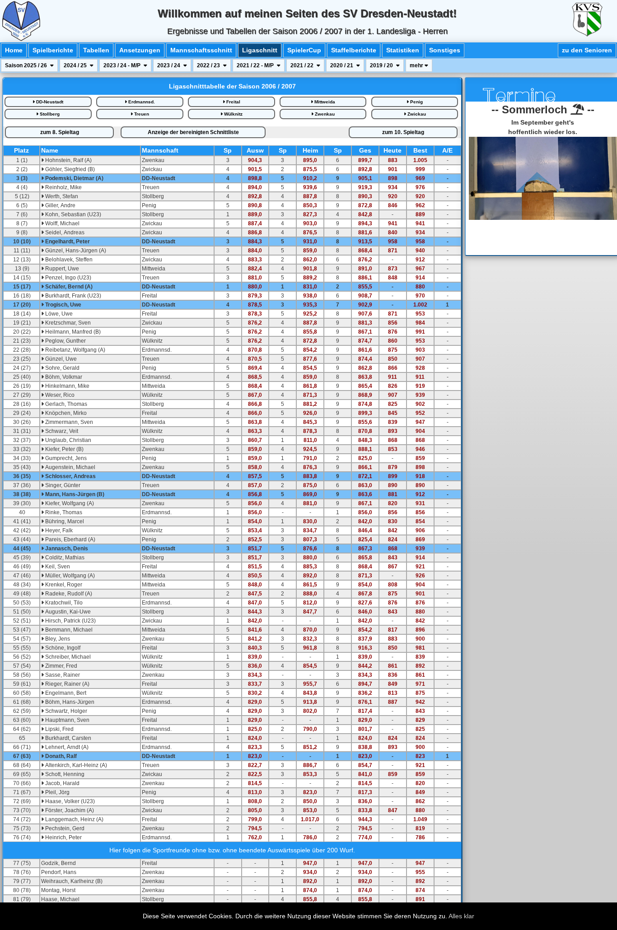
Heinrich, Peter (63, 837)
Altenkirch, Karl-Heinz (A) (75, 765)
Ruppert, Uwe (61, 268)
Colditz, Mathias (64, 557)
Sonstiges (444, 50)
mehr (417, 65)
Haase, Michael (60, 899)
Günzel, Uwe (60, 359)
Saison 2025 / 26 (26, 65)
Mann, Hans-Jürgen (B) (74, 494)
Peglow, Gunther (65, 341)
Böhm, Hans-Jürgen (69, 702)
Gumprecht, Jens (65, 458)
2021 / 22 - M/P (256, 65)
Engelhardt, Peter (67, 241)
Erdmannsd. (141, 101)
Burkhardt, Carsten (67, 738)
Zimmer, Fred (60, 666)
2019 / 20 (382, 65)
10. (403, 132)
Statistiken (402, 50)
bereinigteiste (193, 132)
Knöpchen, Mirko (65, 413)
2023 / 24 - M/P (122, 65)
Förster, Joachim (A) (69, 810)
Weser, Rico (59, 395)
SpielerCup (304, 50)
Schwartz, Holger (65, 711)
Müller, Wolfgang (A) (69, 575)
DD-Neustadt (49, 101)
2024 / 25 (76, 65)
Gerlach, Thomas (65, 404)
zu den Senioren (587, 50)
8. (59, 132)
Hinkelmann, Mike (66, 386)
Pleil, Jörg (57, 792)
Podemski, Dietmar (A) (73, 178)
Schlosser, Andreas (70, 476)
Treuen (141, 114)
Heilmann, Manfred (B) (72, 332)
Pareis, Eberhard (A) (69, 539)
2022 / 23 (209, 65)
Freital (232, 101)
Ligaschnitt (259, 50)
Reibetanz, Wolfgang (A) (74, 350)
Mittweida (324, 101)
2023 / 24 (169, 65)
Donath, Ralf (60, 756)
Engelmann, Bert (65, 693)
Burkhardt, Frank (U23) (72, 296)
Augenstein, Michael (69, 467)
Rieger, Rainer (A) (66, 684)
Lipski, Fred (59, 729)
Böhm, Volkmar (63, 377)
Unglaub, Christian (67, 440)
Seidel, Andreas (64, 232)
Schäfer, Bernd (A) (68, 287)
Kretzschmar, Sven (67, 323)
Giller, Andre (59, 205)
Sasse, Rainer (62, 675)
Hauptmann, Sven (66, 720)
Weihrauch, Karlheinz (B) (72, 881)
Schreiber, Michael (67, 657)
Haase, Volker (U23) (69, 801)
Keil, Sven (57, 566)
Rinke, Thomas (63, 512)
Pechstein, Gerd (64, 828)
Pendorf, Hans (58, 872)
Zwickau (416, 114)
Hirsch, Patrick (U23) (70, 621)
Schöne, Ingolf (62, 648)
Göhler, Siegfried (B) (69, 169)
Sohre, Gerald (61, 368)
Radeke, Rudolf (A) (68, 594)
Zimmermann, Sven (68, 422)
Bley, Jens (57, 639)
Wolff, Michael (61, 223)
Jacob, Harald (61, 783)
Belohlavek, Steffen (68, 259)
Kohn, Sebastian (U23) (72, 214)
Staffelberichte (353, 50)
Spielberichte (53, 50)
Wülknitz (233, 114)
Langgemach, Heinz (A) (73, 819)
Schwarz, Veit (61, 431)
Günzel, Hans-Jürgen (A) (75, 250)
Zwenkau (324, 114)
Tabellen (96, 50)
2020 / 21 (342, 65)
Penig (416, 101)
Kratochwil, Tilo (63, 603)
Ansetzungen (139, 50)
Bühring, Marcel (64, 521)
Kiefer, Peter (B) (64, 449)
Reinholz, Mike (63, 187)
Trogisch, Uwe (62, 305)
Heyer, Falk (58, 530)
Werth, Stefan (61, 196)
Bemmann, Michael (68, 630)
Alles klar (461, 916)
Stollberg (49, 114)
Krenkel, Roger (63, 584)
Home (14, 50)
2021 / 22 (302, 65)
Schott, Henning (64, 774)
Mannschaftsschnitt (201, 50)
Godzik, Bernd (58, 863)
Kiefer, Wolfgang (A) (69, 503)
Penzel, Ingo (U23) (67, 277)
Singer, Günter (62, 485)
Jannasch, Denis (66, 548)
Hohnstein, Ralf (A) (68, 160)
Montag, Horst (58, 890)
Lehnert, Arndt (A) (66, 747)
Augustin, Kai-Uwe (67, 612)
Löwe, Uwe (58, 314)
